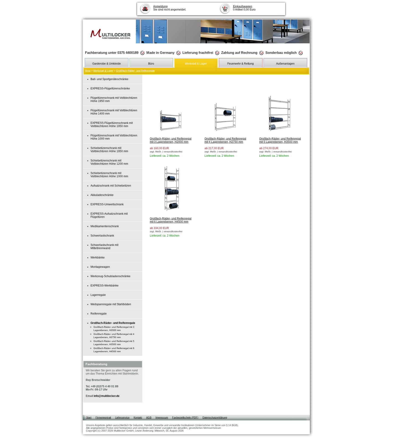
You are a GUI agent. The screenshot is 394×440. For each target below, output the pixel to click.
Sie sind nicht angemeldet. (169, 8)
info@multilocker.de (106, 396)
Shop (88, 70)
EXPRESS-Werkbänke (105, 285)
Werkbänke (98, 257)
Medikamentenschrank (105, 226)
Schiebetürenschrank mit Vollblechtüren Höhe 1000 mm (109, 175)
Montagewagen (100, 266)
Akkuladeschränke (102, 195)
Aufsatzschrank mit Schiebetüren (111, 185)
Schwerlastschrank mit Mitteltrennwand (104, 246)
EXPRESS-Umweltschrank (107, 204)
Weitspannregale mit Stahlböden (111, 304)
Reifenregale (99, 313)
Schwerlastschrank (102, 235)
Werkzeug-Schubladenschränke (110, 276)
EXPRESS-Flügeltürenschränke (110, 88)
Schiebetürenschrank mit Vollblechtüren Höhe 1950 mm (109, 149)
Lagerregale (98, 295)
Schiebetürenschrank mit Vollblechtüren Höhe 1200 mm (109, 162)
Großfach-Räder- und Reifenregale (135, 70)
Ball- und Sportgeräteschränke (109, 79)
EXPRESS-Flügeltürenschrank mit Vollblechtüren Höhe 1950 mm (112, 124)
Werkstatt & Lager (103, 70)
